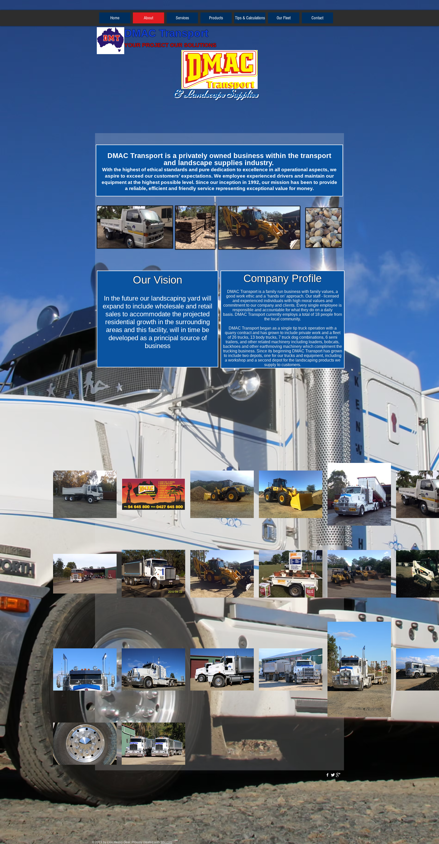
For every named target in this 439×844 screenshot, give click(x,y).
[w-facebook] (327, 775)
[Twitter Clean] (333, 775)
